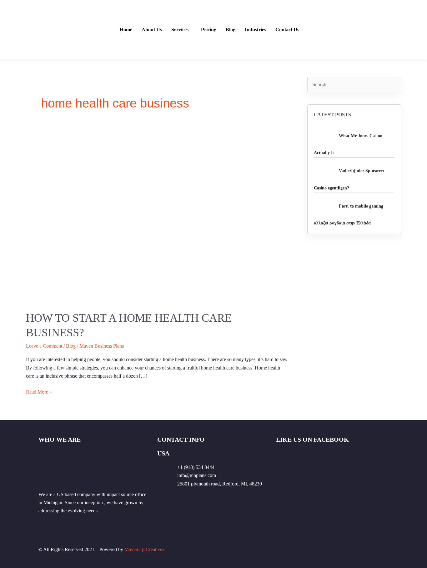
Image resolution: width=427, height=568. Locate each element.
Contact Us (287, 29)
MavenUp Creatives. (144, 549)
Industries (255, 29)
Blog (230, 29)
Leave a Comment (44, 346)
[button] (181, 29)
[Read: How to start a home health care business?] (157, 215)
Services (179, 29)
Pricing (208, 29)
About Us (152, 29)
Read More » (39, 391)
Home (126, 29)
